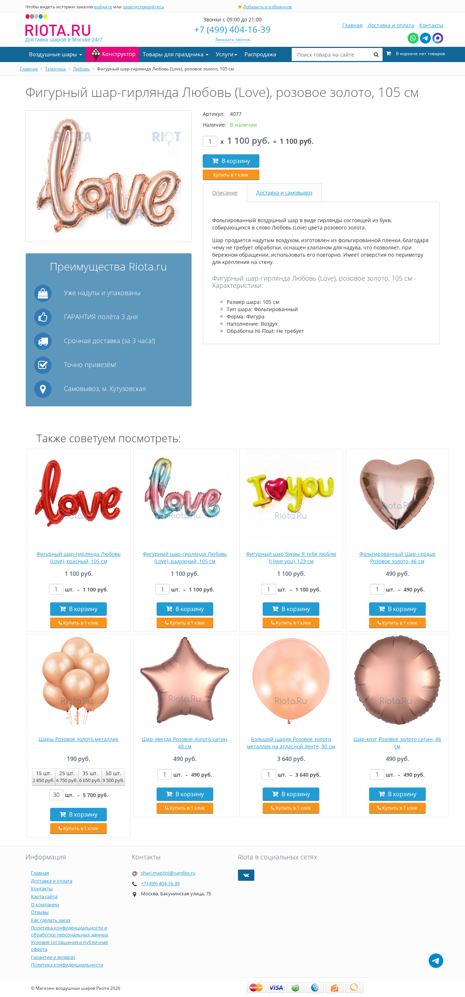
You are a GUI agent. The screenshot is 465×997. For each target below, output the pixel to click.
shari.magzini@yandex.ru (168, 873)
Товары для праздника (174, 54)
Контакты (431, 25)
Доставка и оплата (391, 25)
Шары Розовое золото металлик (78, 739)
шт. (86, 589)
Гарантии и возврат (53, 957)
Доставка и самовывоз (284, 192)
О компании (45, 904)
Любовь (81, 69)
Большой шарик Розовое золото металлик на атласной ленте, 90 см (291, 743)
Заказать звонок (232, 39)
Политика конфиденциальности (67, 964)
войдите (103, 7)
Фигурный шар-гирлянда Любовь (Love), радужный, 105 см (185, 557)
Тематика (55, 69)
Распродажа (260, 54)
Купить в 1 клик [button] (230, 174)
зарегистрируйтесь (143, 7)
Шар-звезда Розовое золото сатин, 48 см (185, 743)
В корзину (235, 161)
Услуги (225, 54)
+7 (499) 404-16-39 (232, 29)
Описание (225, 192)
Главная (352, 25)
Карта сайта (44, 896)
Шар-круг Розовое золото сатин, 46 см (397, 743)
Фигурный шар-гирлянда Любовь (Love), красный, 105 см (78, 557)
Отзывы (40, 912)
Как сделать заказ (50, 920)
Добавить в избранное (267, 7)
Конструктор (119, 53)
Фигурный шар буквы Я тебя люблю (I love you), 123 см (291, 557)
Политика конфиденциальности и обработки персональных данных (69, 931)
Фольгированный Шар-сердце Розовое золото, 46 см (397, 557)
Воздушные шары (53, 54)
